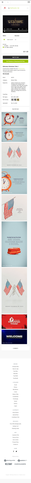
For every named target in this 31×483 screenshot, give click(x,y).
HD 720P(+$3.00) (14, 45)
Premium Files (15, 366)
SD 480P (6, 45)
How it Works (16, 412)
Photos (15, 387)
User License (15, 439)
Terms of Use (15, 437)
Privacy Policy (15, 442)
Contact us (15, 444)
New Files (15, 373)
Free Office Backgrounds (15, 423)
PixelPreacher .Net (14, 8)
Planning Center (15, 428)
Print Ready (15, 399)
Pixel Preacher (21, 68)
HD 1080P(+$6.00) (8, 47)
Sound (15, 401)
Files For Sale (15, 369)
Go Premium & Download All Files (15, 61)
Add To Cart (15, 57)
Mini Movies (15, 389)
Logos (15, 406)
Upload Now (15, 415)
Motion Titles (15, 394)
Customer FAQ (15, 435)
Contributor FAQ (15, 417)
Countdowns (15, 396)
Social (15, 385)
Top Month (15, 378)
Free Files (15, 371)
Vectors (15, 403)
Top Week (15, 376)
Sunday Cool (15, 426)
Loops (15, 391)
